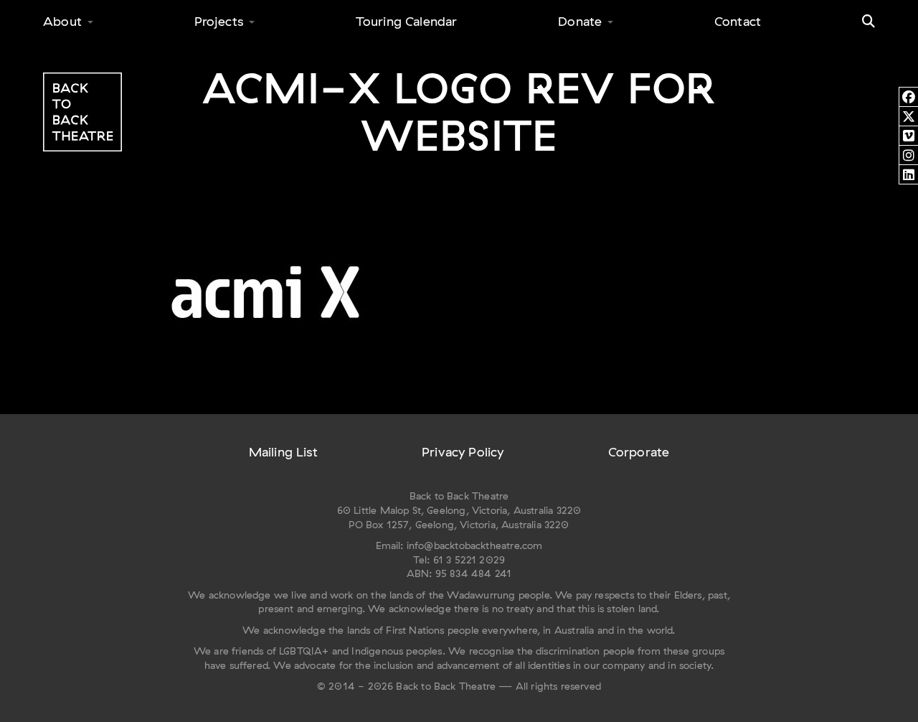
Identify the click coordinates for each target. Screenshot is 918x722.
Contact (737, 21)
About (62, 21)
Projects (218, 21)
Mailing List (283, 452)
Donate (580, 21)
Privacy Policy (463, 452)
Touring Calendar (407, 21)
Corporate (639, 452)
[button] (868, 21)
